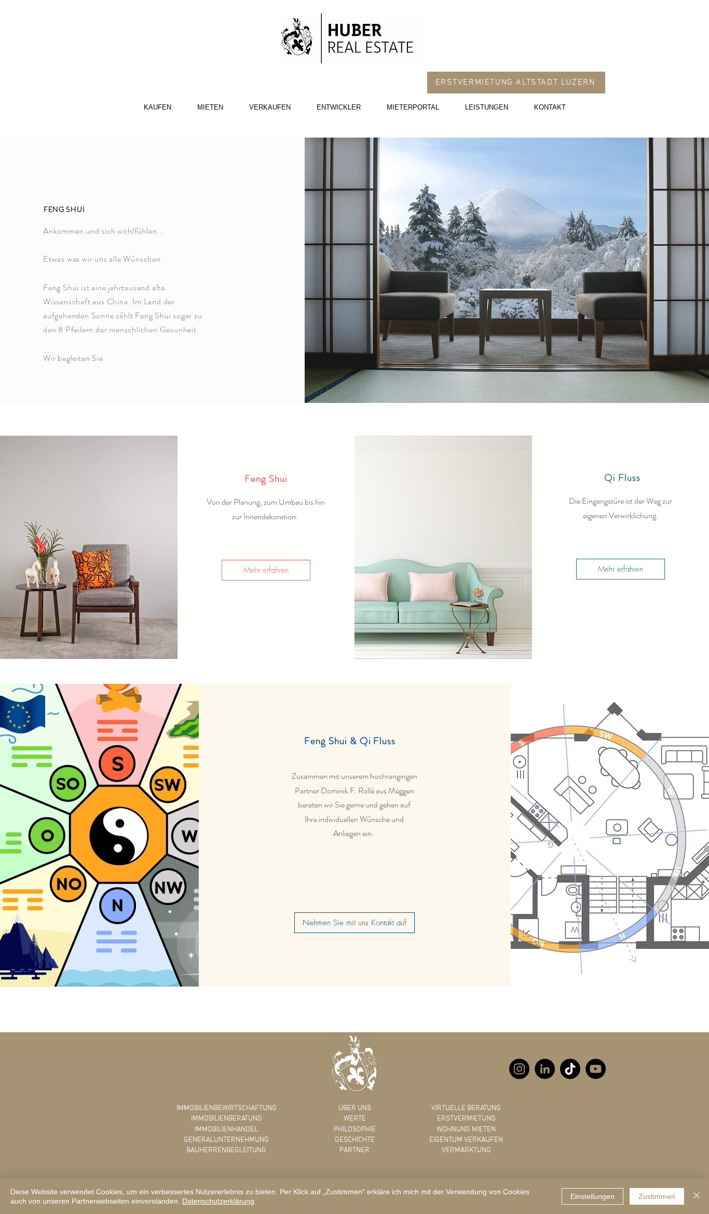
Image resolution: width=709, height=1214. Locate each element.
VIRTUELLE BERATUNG (466, 1108)
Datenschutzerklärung (218, 1201)
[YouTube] (595, 1069)
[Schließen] (696, 1196)
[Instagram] (519, 1069)
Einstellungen (592, 1196)
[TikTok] (570, 1069)
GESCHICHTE (355, 1140)
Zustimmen (656, 1196)
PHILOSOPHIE (355, 1129)
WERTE (355, 1118)
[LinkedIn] (545, 1069)
